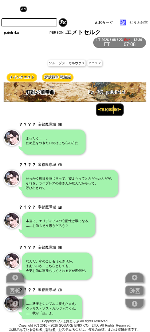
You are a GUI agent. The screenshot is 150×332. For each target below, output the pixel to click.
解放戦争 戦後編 (57, 77)
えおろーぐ (104, 22)
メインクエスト (22, 77)
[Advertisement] (85, 9)
